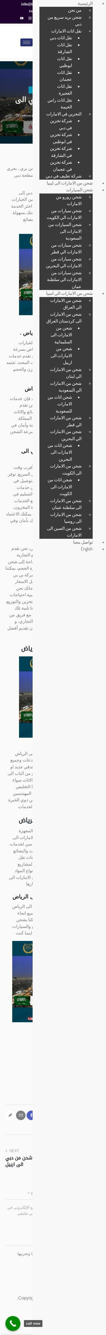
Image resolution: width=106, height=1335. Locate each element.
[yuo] (22, 18)
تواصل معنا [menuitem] (83, 542)
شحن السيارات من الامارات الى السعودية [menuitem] (65, 231)
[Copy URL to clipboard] (10, 1115)
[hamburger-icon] (26, 42)
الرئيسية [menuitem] (85, 3)
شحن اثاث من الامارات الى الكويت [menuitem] (60, 486)
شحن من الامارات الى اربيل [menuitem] (61, 355)
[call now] (12, 1323)
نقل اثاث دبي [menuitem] (61, 37)
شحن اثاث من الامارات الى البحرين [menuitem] (60, 452)
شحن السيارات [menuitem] (79, 189)
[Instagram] (30, 18)
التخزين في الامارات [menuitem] (64, 114)
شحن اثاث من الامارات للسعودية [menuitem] (60, 404)
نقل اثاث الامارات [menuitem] (66, 31)
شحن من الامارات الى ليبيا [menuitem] (70, 183)
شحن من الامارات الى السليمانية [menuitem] (61, 334)
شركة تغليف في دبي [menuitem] (64, 176)
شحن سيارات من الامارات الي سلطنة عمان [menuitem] (64, 279)
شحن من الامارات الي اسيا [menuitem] (69, 293)
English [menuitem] (87, 549)
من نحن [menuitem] (75, 10)
